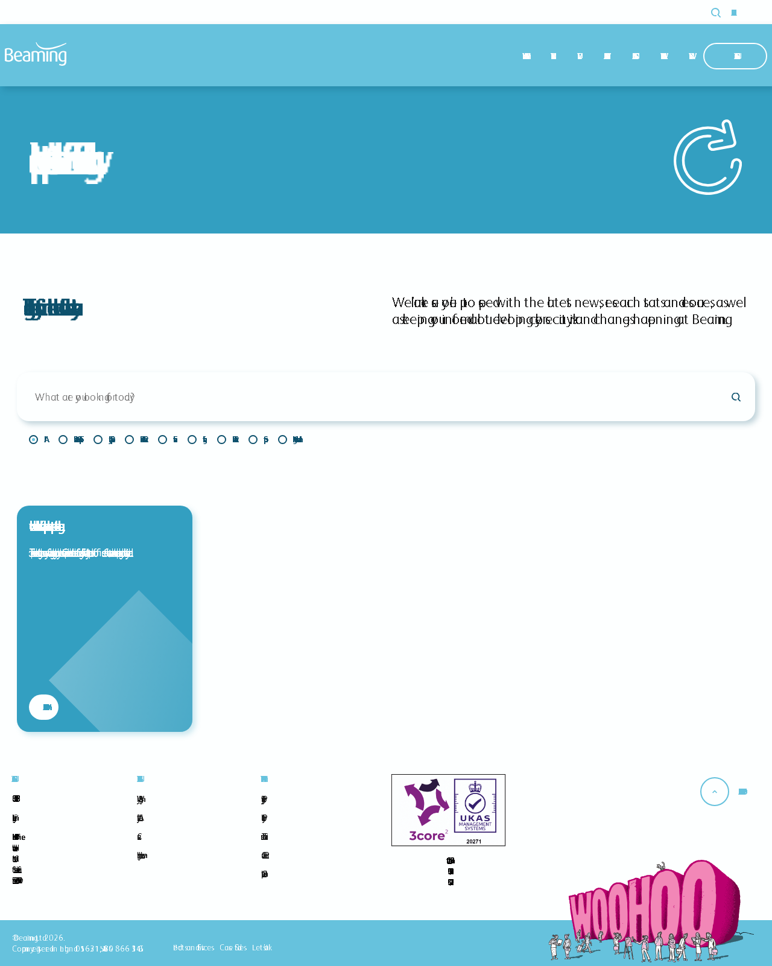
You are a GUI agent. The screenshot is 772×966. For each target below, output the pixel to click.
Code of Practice (263, 855)
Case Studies (633, 56)
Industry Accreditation (138, 817)
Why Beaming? (523, 56)
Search (723, 12)
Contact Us (735, 56)
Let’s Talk (260, 947)
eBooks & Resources (142, 439)
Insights (195, 439)
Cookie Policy (261, 817)
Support (256, 439)
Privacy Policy (261, 799)
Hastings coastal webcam (139, 855)
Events (165, 439)
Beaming (35, 54)
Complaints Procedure (262, 874)
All (36, 439)
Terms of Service (262, 836)
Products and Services (192, 947)
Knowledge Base (661, 56)
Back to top (740, 791)
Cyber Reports (109, 439)
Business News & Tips (76, 439)
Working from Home (294, 439)
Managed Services (605, 56)
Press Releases (233, 439)
